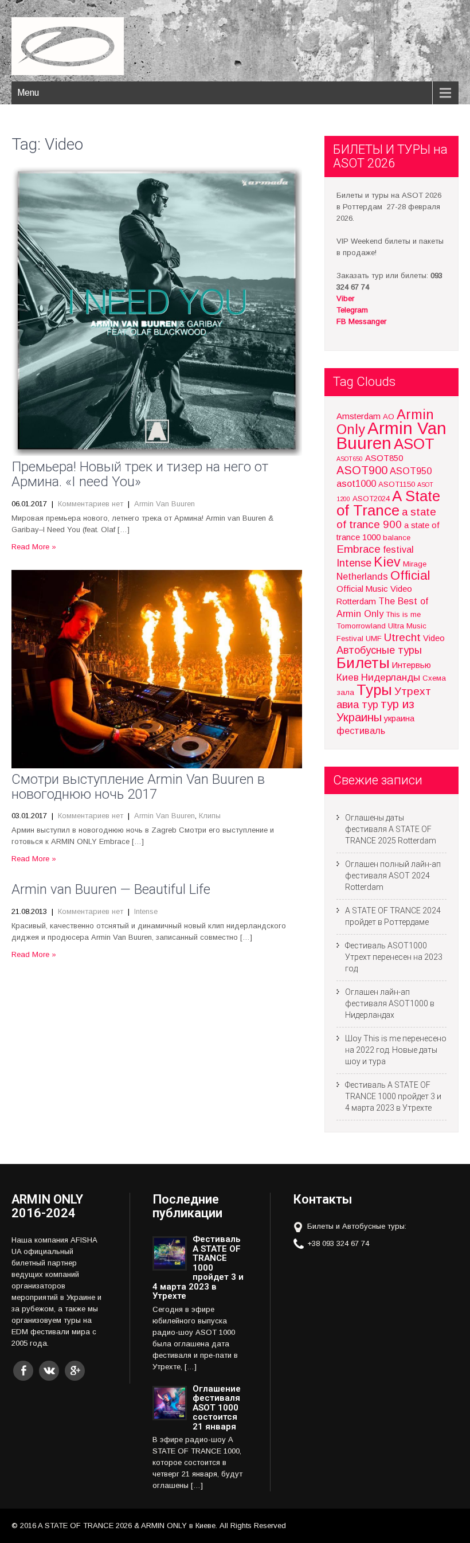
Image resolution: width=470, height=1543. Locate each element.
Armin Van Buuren (164, 503)
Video (434, 638)
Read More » (33, 546)
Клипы (210, 815)
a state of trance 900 (386, 518)
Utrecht (402, 637)
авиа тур (357, 704)
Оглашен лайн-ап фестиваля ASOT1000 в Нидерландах (389, 1003)
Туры (374, 690)
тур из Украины (375, 711)
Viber (345, 298)
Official (410, 575)
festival (398, 549)
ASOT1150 (396, 484)
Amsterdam (358, 416)
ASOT (414, 443)
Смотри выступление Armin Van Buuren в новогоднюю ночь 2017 (138, 786)
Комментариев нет (90, 503)
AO (388, 416)
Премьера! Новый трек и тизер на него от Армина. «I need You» (139, 474)
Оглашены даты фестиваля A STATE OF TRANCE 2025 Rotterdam (390, 829)
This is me (403, 614)
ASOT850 (384, 458)
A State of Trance (388, 503)
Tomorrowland (361, 626)
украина (399, 718)
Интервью (411, 665)
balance (396, 537)
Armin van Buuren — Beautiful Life (110, 889)
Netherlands (362, 576)
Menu (28, 92)
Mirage (414, 564)
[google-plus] (75, 1371)
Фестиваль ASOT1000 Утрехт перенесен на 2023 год (393, 957)
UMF (374, 638)
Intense (146, 911)
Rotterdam (356, 601)
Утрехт (412, 691)
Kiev (387, 561)
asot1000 (356, 483)
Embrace (358, 549)
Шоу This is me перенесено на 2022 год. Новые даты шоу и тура (395, 1050)
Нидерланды (390, 677)
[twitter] (49, 1371)
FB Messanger (361, 321)
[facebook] (23, 1371)
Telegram (352, 310)
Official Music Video (374, 588)
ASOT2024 (371, 498)
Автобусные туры (379, 650)
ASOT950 (411, 471)
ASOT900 (361, 470)
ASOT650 (349, 458)
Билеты (363, 663)
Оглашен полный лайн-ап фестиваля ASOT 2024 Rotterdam (393, 876)
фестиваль (360, 730)
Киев (347, 677)
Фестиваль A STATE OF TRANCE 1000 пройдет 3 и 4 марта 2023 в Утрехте (393, 1096)
